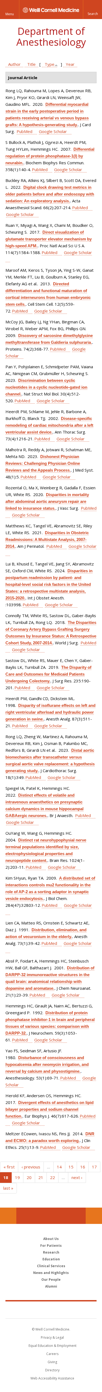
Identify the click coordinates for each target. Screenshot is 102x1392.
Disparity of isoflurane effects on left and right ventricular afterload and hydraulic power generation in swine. (50, 712)
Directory (52, 1370)
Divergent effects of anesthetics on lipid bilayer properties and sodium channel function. (49, 1109)
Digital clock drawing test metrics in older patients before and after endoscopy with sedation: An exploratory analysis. (49, 194)
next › (77, 1177)
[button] (92, 9)
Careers (52, 1353)
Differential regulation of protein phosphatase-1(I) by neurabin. (49, 156)
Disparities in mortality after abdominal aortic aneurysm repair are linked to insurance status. (47, 501)
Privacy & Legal (52, 1337)
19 (17, 1177)
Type (49, 64)
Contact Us (94, 1216)
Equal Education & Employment (52, 1345)
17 (94, 1167)
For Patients (51, 1245)
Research (51, 1252)
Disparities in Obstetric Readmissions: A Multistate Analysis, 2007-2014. (47, 539)
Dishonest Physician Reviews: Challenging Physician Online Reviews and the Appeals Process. (42, 463)
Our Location (8, 1216)
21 (40, 1177)
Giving (52, 1362)
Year (70, 64)
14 (59, 1167)
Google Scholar (53, 131)
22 (52, 1177)
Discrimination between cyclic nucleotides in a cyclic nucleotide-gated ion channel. (46, 387)
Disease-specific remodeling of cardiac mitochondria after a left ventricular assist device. (49, 425)
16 (82, 1167)
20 (29, 1177)
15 (71, 1167)
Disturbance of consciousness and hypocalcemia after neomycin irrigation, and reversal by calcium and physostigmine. (47, 1064)
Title (31, 64)
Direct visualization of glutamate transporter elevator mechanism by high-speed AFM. (48, 239)
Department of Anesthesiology (51, 36)
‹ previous (30, 1167)
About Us (51, 1238)
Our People (51, 1279)
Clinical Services (51, 1266)
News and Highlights (51, 1272)
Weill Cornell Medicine (51, 1309)
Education (51, 1259)
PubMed (24, 131)
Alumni (51, 1286)
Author (14, 64)
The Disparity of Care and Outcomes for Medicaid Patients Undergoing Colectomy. (48, 674)
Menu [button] (9, 14)
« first (9, 1167)
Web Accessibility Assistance (52, 1378)
